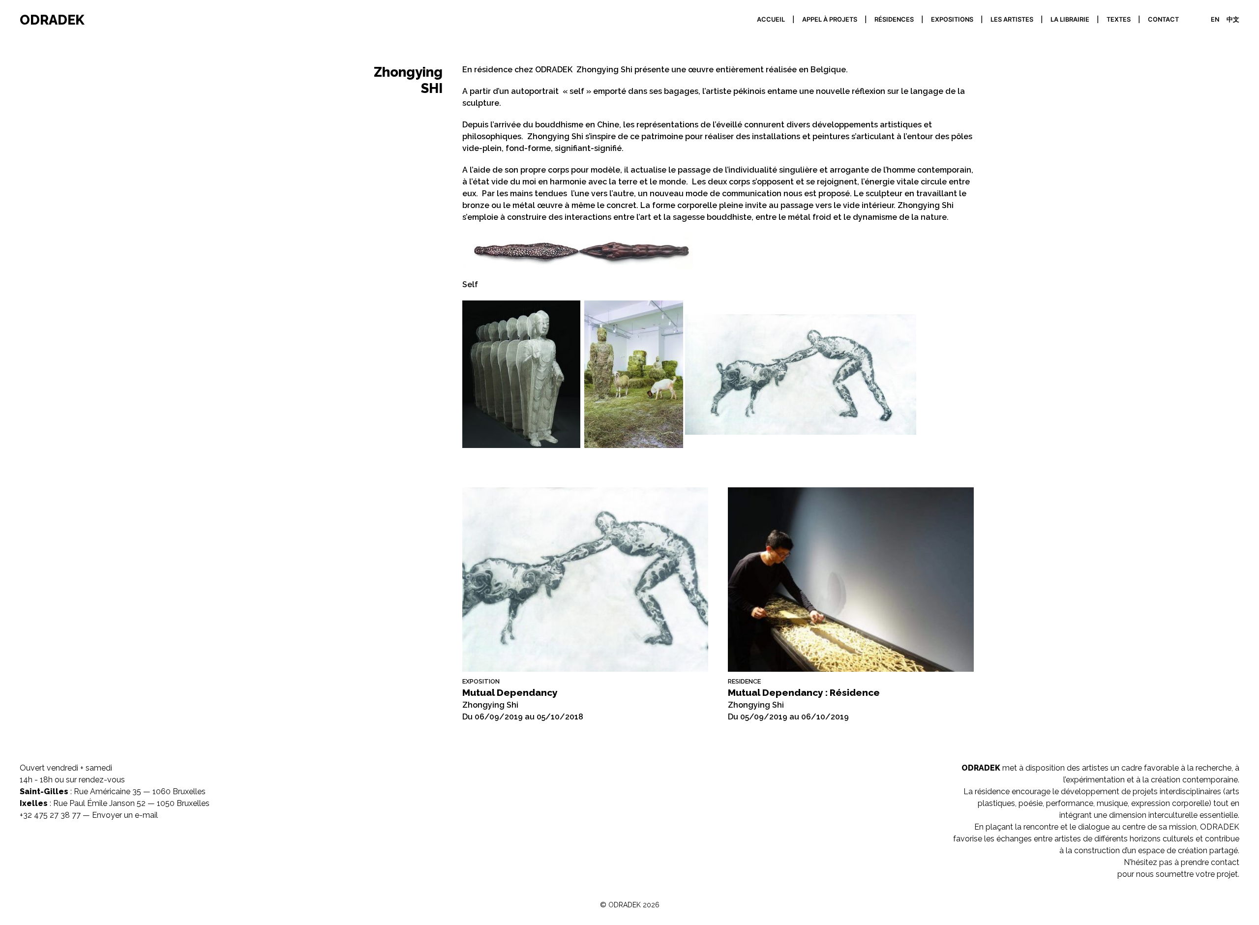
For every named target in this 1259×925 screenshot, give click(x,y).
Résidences (894, 19)
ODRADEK (52, 20)
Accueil (771, 19)
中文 (1233, 19)
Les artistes (1011, 19)
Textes (1119, 19)
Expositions (952, 19)
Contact (1163, 19)
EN (1215, 19)
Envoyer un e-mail (125, 815)
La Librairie (1069, 19)
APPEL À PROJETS (829, 19)
